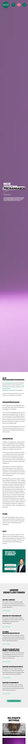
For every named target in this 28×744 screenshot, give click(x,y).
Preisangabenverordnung (10, 383)
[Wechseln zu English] (19, 5)
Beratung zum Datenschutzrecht (12, 666)
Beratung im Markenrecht (10, 682)
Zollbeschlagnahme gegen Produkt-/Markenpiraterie (11, 650)
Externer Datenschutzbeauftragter (11, 632)
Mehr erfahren (6, 610)
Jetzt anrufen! (10, 568)
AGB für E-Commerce (8, 600)
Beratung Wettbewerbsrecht (11, 616)
